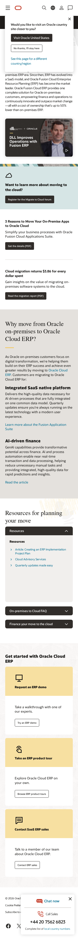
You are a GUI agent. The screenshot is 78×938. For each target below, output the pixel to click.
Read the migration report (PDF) (26, 295)
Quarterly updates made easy (34, 565)
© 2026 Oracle (13, 898)
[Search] (44, 7)
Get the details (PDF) (19, 246)
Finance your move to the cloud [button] (31, 624)
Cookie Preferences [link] (16, 905)
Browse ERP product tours (32, 793)
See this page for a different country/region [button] (29, 61)
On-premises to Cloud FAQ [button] (28, 611)
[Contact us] (70, 7)
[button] (7, 7)
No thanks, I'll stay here (26, 48)
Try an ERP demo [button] (27, 722)
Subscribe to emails (16, 912)
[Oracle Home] (18, 8)
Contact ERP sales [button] (27, 865)
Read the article (16, 482)
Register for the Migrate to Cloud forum (29, 199)
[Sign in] (61, 7)
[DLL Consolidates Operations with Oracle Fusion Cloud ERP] (39, 138)
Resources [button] (17, 531)
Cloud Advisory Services (30, 559)
